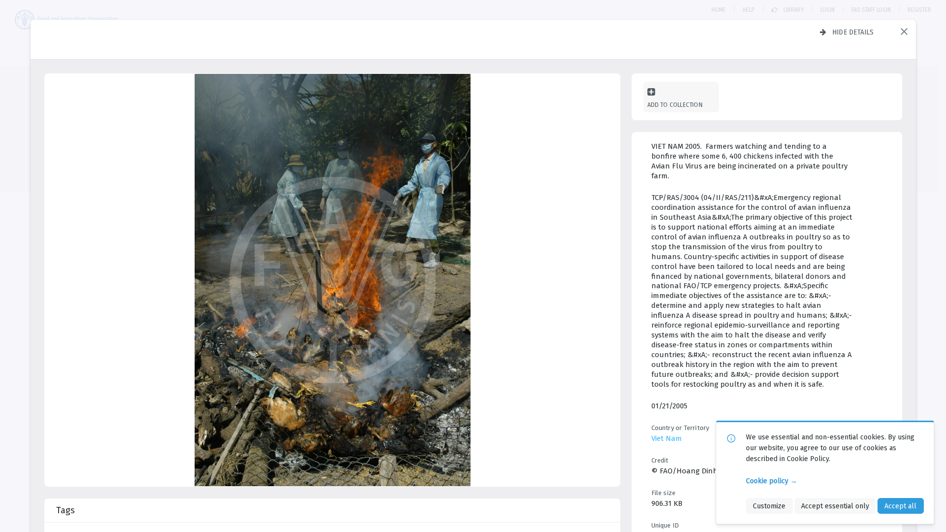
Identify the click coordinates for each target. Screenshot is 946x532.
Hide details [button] (853, 32)
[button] (904, 31)
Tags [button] (65, 510)
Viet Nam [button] (666, 438)
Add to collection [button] (675, 104)
